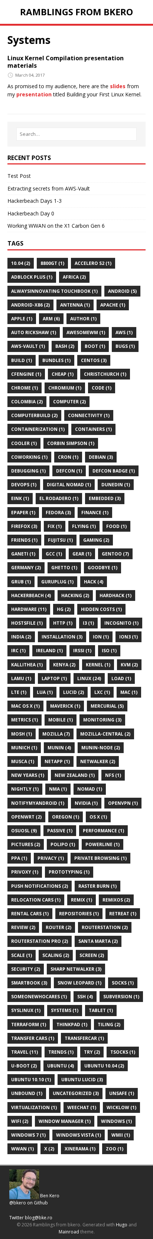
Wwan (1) (22, 1149)
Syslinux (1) (25, 1010)
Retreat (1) (122, 913)
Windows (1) (116, 1121)
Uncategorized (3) (76, 1093)
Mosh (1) (21, 734)
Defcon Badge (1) (113, 471)
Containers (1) (93, 429)
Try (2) (92, 1052)
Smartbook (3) (29, 983)
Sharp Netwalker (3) (76, 969)
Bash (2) (64, 346)
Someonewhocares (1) (39, 996)
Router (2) (58, 927)
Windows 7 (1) (28, 1135)
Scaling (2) (55, 955)
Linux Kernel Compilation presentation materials (65, 62)
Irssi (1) (82, 650)
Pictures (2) (25, 844)
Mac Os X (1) (25, 706)
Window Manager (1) (65, 1121)
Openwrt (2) (26, 817)
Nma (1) (58, 789)
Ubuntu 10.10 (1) (31, 1079)
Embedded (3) (105, 498)
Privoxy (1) (24, 872)
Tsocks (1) (122, 1052)
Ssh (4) (85, 996)
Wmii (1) (120, 1135)
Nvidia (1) (86, 803)
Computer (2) (69, 401)
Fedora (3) (58, 512)
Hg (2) (64, 609)
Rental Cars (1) (30, 913)
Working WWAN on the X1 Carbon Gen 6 (56, 225)
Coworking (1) (29, 457)
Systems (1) (64, 1010)
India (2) (21, 637)
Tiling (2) (109, 1024)
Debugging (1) (28, 471)
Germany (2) (26, 567)
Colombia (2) (27, 401)
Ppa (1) (19, 858)
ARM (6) (51, 319)
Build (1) (21, 360)
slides (118, 86)
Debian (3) (101, 457)
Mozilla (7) (56, 734)
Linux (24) (89, 678)
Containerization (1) (38, 429)
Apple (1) (21, 319)
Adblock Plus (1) (31, 277)
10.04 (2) (20, 263)
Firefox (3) (24, 526)
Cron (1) (68, 457)
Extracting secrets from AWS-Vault (48, 188)
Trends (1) (61, 1052)
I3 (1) (88, 623)
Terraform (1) (28, 1024)
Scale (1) (21, 955)
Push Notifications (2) (39, 886)
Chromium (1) (64, 388)
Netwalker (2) (97, 761)
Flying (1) (84, 526)
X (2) (49, 1149)
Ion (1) (101, 637)
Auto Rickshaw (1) (33, 332)
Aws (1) (124, 332)
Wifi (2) (19, 1121)
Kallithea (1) (27, 665)
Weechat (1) (81, 1107)
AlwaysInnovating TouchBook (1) (54, 291)
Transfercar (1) (84, 1038)
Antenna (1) (75, 305)
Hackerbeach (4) (31, 595)
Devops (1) (23, 484)
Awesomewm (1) (85, 332)
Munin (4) (59, 748)
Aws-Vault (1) (28, 346)
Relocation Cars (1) (36, 900)
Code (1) (101, 388)
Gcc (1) (54, 554)
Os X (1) (98, 817)
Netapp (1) (57, 761)
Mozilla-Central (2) (105, 734)
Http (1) (62, 623)
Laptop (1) (54, 678)
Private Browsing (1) (100, 858)
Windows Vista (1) (78, 1135)
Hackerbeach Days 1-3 (34, 200)
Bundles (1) (56, 360)
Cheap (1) (63, 374)
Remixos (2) (116, 900)
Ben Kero (49, 1195)
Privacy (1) (51, 858)
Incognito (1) (121, 623)
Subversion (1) (121, 996)
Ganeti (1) (23, 554)
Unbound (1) (26, 1093)
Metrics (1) (24, 720)
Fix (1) (55, 526)
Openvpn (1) (123, 803)
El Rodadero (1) (58, 498)
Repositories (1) (79, 913)
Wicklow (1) (121, 1107)
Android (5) (122, 291)
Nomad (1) (89, 789)
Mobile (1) (60, 720)
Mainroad (69, 1232)
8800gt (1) (52, 263)
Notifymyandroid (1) (37, 803)
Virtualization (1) (34, 1107)
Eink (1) (20, 498)
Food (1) (116, 526)
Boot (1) (95, 346)
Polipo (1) (63, 844)
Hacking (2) (75, 595)
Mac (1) (128, 692)
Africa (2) (74, 277)
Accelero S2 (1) (93, 263)
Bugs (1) (125, 346)
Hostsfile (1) (27, 623)
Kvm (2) (129, 665)
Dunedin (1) (115, 484)
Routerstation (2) (105, 927)
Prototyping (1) (69, 872)
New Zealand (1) (75, 775)
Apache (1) (112, 305)
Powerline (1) (102, 844)
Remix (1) (81, 900)
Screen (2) (91, 955)
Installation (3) (62, 637)
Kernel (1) (98, 665)
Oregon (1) (65, 817)
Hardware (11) (28, 609)
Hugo (121, 1225)
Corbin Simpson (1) (70, 443)
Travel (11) (24, 1052)
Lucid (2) (73, 692)
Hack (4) (93, 582)
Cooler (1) (24, 443)
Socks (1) (123, 983)
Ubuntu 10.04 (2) (104, 1066)
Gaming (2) (96, 540)
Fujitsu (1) (60, 540)
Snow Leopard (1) (79, 983)
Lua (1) (45, 692)
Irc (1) (18, 650)
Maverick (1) (65, 706)
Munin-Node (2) (100, 748)
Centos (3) (94, 360)
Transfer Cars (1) (32, 1038)
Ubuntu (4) (60, 1066)
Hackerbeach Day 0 (30, 213)
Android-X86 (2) (30, 305)
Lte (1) (18, 692)
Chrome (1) (24, 388)
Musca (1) (22, 761)
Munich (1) (24, 748)
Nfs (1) (113, 775)
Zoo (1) (114, 1149)
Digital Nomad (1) (69, 484)
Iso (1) (109, 650)
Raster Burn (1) (97, 886)
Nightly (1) (25, 789)
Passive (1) (59, 830)
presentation (34, 94)
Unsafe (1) (121, 1093)
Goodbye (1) (102, 567)
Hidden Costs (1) (101, 609)
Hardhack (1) (115, 595)
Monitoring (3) (102, 720)
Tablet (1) (101, 1010)
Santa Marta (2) (98, 941)
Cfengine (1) (26, 374)
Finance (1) (94, 512)
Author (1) (83, 319)
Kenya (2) (64, 665)
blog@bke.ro (38, 1217)
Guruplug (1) (57, 582)
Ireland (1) (49, 650)
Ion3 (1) (128, 637)
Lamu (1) (21, 678)
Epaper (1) (23, 512)
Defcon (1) (69, 471)
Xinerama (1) (80, 1149)
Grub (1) (21, 582)
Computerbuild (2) (34, 415)
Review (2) (23, 927)
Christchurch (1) (105, 374)
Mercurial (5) (107, 706)
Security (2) (25, 969)
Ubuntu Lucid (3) (82, 1079)
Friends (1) (24, 540)
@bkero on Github (28, 1203)
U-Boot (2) (24, 1066)
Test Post (19, 175)
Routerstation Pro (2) (39, 941)
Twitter (16, 1217)
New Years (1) (27, 775)
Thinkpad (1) (71, 1024)
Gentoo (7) (115, 554)
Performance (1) (103, 830)
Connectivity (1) (89, 415)
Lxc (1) (102, 692)
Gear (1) (81, 554)
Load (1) (121, 678)
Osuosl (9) (24, 830)
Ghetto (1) (64, 567)
